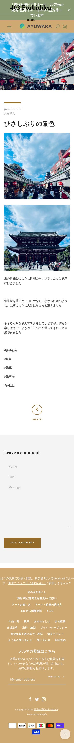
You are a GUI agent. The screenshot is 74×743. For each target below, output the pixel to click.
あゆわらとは (42, 621)
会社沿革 (12, 627)
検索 (26, 621)
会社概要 (60, 621)
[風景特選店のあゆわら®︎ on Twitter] (37, 699)
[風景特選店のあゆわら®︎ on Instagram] (44, 699)
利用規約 (60, 640)
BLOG (50, 611)
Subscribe (54, 677)
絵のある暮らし (37, 592)
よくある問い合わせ (20, 640)
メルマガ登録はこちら (37, 651)
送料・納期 (29, 627)
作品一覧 (14, 621)
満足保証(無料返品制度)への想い (37, 598)
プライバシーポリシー (53, 627)
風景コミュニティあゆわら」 (27, 583)
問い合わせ (43, 640)
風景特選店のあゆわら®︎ (46, 709)
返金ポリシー (55, 634)
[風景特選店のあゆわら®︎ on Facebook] (30, 699)
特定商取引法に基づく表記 (27, 634)
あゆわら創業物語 (31, 611)
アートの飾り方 (21, 604)
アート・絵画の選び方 (48, 604)
